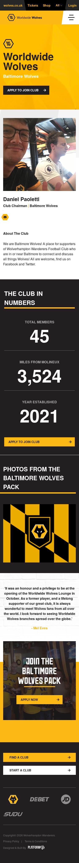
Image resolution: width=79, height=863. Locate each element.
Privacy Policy (11, 841)
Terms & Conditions (36, 841)
